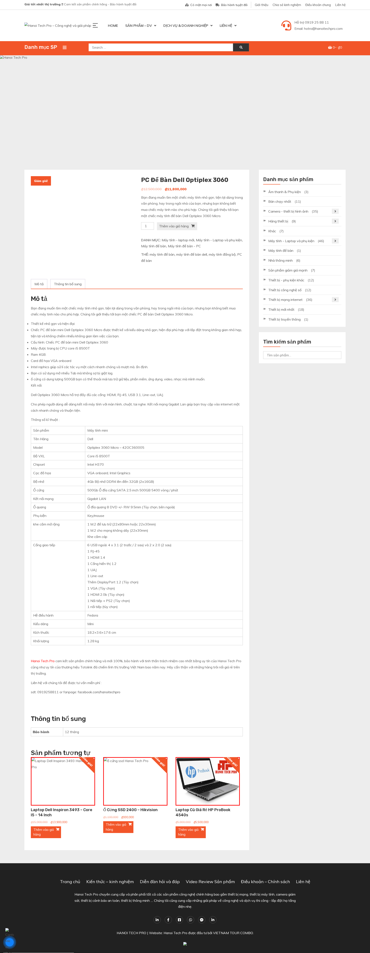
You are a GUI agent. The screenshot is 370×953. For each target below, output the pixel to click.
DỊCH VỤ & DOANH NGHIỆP (185, 25)
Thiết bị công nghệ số (284, 290)
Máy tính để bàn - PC (184, 246)
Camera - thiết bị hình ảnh (288, 211)
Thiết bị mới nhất (281, 309)
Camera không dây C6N (24, 938)
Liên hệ (340, 5)
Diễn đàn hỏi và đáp (160, 881)
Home (113, 25)
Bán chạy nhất (279, 201)
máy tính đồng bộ (222, 254)
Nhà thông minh (280, 260)
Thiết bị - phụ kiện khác (286, 280)
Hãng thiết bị (278, 221)
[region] (185, 108)
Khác (272, 231)
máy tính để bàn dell (191, 254)
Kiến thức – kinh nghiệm (110, 881)
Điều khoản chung (318, 5)
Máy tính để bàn (153, 246)
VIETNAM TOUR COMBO (233, 933)
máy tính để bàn (162, 254)
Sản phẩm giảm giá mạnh (287, 270)
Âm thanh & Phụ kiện (284, 192)
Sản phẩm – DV (138, 25)
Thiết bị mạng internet (285, 299)
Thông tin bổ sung (68, 284)
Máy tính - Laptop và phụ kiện (219, 240)
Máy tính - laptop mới (178, 240)
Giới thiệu (261, 5)
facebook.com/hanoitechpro (99, 692)
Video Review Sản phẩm (210, 881)
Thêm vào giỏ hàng (174, 226)
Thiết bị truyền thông (284, 319)
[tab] (39, 284)
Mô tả (39, 284)
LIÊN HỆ (226, 25)
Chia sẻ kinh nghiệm (287, 5)
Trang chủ (70, 881)
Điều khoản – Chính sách (265, 881)
